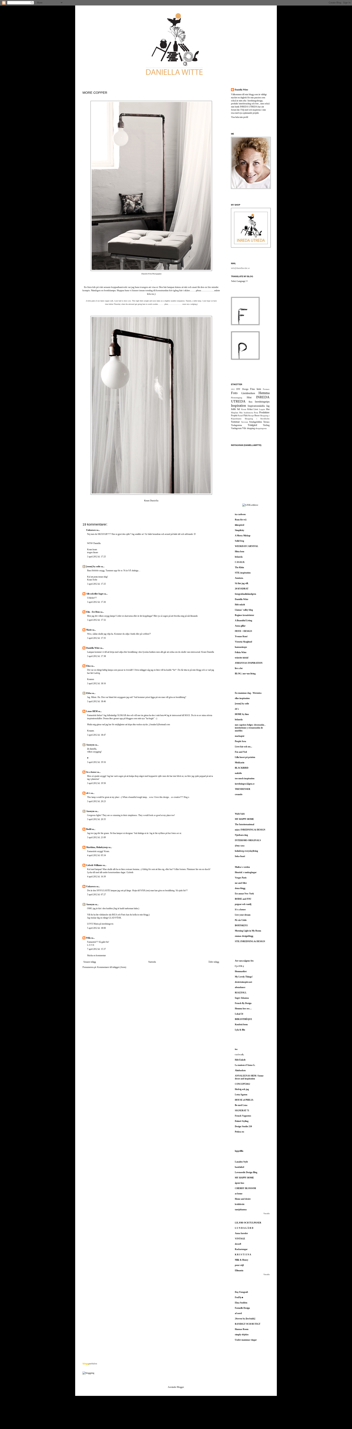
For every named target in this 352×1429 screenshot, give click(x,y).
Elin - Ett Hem (93, 612)
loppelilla (239, 1151)
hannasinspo (241, 647)
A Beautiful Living (243, 620)
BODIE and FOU (243, 899)
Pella (88, 938)
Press (256, 412)
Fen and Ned (241, 752)
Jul (238, 409)
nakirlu (238, 773)
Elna (88, 666)
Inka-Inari (240, 856)
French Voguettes (243, 1116)
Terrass (266, 422)
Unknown (91, 530)
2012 (233, 389)
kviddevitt (239, 1204)
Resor (257, 415)
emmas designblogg (244, 936)
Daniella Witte (93, 648)
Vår (244, 428)
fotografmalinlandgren (245, 594)
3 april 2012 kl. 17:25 (96, 556)
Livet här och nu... (243, 746)
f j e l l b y (239, 966)
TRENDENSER (242, 789)
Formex (266, 389)
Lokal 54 (239, 1014)
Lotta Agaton (241, 1094)
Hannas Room (241, 1329)
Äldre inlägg (213, 962)
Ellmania (239, 1270)
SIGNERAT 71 (242, 1110)
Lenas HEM (92, 711)
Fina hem (255, 388)
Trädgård (252, 425)
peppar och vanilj (243, 904)
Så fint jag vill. (241, 583)
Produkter (264, 412)
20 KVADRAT (241, 588)
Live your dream (242, 915)
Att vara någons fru (244, 961)
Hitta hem (239, 551)
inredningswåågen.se (244, 783)
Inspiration (238, 405)
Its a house (91, 772)
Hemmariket (241, 971)
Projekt (234, 415)
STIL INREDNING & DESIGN (250, 941)
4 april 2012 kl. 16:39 (96, 876)
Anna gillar (240, 626)
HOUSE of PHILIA (244, 1100)
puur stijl (239, 1265)
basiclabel (239, 1167)
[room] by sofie (93, 566)
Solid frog (239, 541)
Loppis (262, 409)
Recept (251, 415)
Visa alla (266, 1213)
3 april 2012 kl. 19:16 (96, 762)
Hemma (264, 393)
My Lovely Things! (244, 976)
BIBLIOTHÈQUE (243, 1019)
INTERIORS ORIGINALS (248, 840)
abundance (240, 987)
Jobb (233, 409)
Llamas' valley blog (244, 610)
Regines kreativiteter (244, 615)
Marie (89, 630)
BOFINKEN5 (241, 925)
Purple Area (240, 741)
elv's (88, 793)
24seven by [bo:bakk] (245, 1318)
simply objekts (242, 1334)
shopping (251, 428)
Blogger (180, 1387)
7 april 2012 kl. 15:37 (96, 949)
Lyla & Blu (240, 1030)
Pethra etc (239, 1131)
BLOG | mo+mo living (245, 673)
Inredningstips (262, 401)
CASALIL (240, 562)
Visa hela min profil (239, 117)
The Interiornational (244, 824)
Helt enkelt (240, 604)
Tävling (266, 425)
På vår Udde (241, 920)
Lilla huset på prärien (245, 757)
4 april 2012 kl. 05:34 (96, 855)
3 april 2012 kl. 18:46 (96, 701)
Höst (249, 397)
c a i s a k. (239, 1054)
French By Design (243, 1003)
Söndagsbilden (255, 422)
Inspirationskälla (256, 405)
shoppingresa (261, 428)
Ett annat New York (244, 893)
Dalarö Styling (241, 1121)
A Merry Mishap (242, 535)
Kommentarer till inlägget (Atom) (111, 967)
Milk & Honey (241, 1260)
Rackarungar (241, 1249)
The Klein (239, 567)
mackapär (239, 736)
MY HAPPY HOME (244, 819)
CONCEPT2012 (242, 1084)
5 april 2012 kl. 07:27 (96, 894)
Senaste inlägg (89, 962)
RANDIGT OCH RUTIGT (247, 1324)
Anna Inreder (241, 1233)
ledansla (239, 557)
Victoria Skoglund (243, 641)
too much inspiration (244, 778)
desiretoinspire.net (243, 982)
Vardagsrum (236, 428)
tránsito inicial (241, 657)
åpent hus (239, 1183)
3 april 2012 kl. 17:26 (96, 602)
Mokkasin (239, 762)
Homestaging (236, 397)
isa (236, 1049)
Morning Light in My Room (248, 930)
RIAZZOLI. (241, 992)
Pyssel (240, 415)
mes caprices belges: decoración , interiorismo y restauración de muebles (250, 728)
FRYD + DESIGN (243, 631)
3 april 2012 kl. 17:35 (96, 638)
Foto (234, 393)
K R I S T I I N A (243, 1254)
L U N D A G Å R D (244, 1228)
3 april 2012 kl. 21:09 (96, 837)
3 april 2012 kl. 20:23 (96, 801)
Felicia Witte (240, 652)
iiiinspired (239, 525)
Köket (250, 409)
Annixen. (239, 578)
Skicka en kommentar (96, 955)
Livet (256, 409)
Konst (243, 409)
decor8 (238, 1244)
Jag (268, 405)
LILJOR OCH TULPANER (248, 1222)
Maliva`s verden (242, 867)
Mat (268, 409)
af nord (238, 1313)
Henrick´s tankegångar (245, 872)
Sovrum (244, 422)
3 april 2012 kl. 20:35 (96, 819)
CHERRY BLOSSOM (245, 1188)
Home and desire (243, 1199)
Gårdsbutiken (248, 393)
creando (238, 794)
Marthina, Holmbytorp (97, 847)
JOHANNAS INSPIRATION (249, 663)
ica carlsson (240, 514)
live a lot (239, 668)
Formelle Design (242, 1308)
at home (238, 1193)
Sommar (235, 421)
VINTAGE (240, 1238)
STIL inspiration (243, 572)
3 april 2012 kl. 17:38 (96, 656)
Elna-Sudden (241, 1302)
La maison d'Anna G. (245, 1065)
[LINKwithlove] (250, 505)
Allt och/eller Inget (94, 594)
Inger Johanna (242, 998)
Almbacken (240, 1070)
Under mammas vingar (246, 1340)
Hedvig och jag (242, 1089)
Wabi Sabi (240, 814)
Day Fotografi (241, 1292)
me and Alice (241, 883)
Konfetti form (241, 1024)
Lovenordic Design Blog (246, 1172)
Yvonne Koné (241, 636)
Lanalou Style (241, 1161)
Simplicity (239, 530)
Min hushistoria (246, 412)
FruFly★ (239, 1297)
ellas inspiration (242, 698)
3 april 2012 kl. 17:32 (96, 620)
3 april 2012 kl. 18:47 (96, 735)
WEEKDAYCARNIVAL (246, 546)
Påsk (245, 415)
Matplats (234, 412)
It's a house (240, 909)
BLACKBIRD (241, 768)
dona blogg (240, 888)
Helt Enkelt (240, 1060)
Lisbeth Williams (94, 865)
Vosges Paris (241, 877)
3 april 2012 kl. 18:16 (96, 683)
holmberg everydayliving (246, 851)
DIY (238, 389)
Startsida (152, 962)
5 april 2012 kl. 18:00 (96, 928)
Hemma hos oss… (243, 1008)
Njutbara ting (241, 835)
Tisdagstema (236, 425)
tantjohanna (241, 1209)
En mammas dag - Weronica (248, 693)
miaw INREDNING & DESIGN (250, 829)
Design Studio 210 (243, 1126)
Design (245, 389)
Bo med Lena (241, 1105)
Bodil (88, 829)
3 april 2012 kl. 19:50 (96, 783)
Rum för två (240, 519)
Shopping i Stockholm (257, 419)
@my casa (239, 845)
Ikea (250, 401)
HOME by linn (242, 714)
